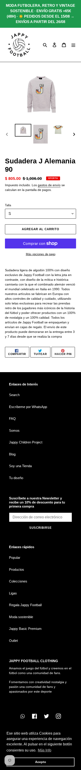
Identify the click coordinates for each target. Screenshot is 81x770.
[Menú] (73, 45)
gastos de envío (49, 185)
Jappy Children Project (25, 442)
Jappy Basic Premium (25, 629)
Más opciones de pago (40, 254)
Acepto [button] (40, 762)
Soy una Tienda (20, 466)
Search (14, 395)
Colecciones (18, 581)
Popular (14, 557)
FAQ (12, 418)
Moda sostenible (21, 617)
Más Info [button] (44, 750)
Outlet (13, 640)
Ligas (13, 593)
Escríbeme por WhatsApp (28, 407)
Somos (14, 430)
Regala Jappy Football (25, 605)
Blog (12, 454)
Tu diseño (16, 478)
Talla (8, 205)
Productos (16, 569)
